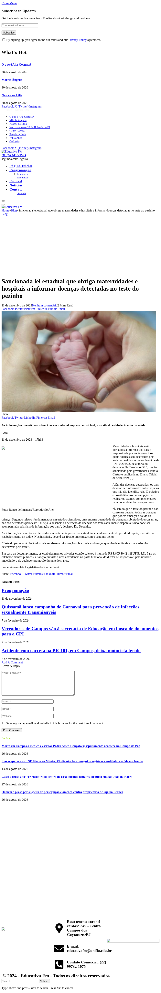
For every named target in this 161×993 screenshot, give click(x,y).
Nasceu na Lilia (12, 95)
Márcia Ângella (12, 79)
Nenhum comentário (44, 305)
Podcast (15, 181)
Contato (16, 189)
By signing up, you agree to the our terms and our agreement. (53, 40)
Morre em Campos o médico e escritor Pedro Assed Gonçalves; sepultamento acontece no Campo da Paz (71, 746)
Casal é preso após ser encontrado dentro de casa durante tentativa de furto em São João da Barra (67, 776)
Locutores (22, 174)
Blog (5, 214)
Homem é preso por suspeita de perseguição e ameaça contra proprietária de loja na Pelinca (62, 792)
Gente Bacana (17, 130)
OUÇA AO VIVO (14, 155)
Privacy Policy (78, 40)
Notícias (16, 185)
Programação (20, 170)
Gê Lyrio (14, 141)
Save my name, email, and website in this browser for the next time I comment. (55, 723)
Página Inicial (20, 166)
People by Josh (17, 134)
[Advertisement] (80, 246)
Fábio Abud (15, 137)
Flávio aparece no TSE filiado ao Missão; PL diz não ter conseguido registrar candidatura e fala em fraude (72, 761)
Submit (44, 981)
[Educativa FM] (12, 151)
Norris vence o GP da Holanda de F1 (29, 127)
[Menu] (3, 200)
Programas (22, 177)
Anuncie (21, 193)
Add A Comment (12, 662)
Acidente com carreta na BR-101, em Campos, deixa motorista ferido (71, 650)
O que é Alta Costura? (16, 64)
